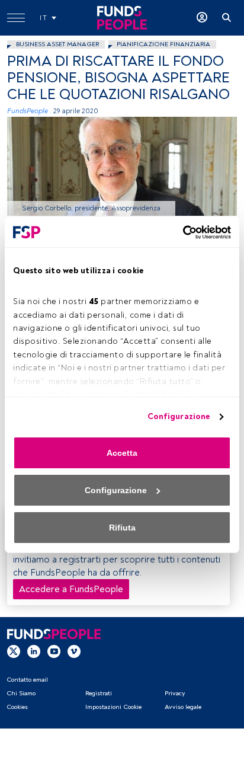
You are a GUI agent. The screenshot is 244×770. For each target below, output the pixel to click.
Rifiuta (122, 527)
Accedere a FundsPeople (71, 589)
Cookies (17, 707)
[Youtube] (53, 650)
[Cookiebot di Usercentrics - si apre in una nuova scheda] (179, 232)
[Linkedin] (33, 650)
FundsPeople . (29, 111)
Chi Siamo (21, 693)
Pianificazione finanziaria (163, 44)
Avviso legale (183, 707)
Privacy (175, 693)
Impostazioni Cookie (113, 707)
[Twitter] (13, 650)
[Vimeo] (74, 650)
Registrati (98, 693)
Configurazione (178, 416)
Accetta (122, 453)
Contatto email (27, 679)
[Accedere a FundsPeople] (202, 17)
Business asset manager (57, 44)
